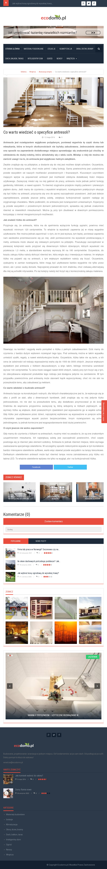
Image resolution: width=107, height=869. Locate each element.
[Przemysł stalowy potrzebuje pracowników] (17, 632)
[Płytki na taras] (90, 632)
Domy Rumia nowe (23, 789)
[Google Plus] (49, 735)
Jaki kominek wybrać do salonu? (29, 775)
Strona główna (12, 49)
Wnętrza (71, 58)
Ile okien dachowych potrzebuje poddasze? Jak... (38, 561)
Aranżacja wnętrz (45, 72)
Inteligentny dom (35, 58)
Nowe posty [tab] (41, 541)
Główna (23, 72)
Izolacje (51, 49)
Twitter (70, 467)
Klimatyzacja (66, 49)
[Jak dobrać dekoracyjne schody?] (66, 608)
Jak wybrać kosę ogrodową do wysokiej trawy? (32, 3)
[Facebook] (59, 735)
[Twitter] (54, 735)
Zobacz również (13, 477)
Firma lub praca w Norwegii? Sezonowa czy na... (38, 549)
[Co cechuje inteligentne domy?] (90, 608)
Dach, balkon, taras (14, 58)
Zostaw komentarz (53, 521)
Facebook (36, 467)
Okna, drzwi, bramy (84, 49)
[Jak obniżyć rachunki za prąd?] (66, 632)
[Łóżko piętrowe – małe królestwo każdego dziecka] (41, 608)
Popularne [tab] (16, 541)
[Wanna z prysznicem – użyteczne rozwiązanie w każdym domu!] (41, 632)
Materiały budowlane (33, 49)
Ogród (50, 58)
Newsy (59, 58)
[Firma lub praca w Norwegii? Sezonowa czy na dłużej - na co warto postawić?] (17, 608)
